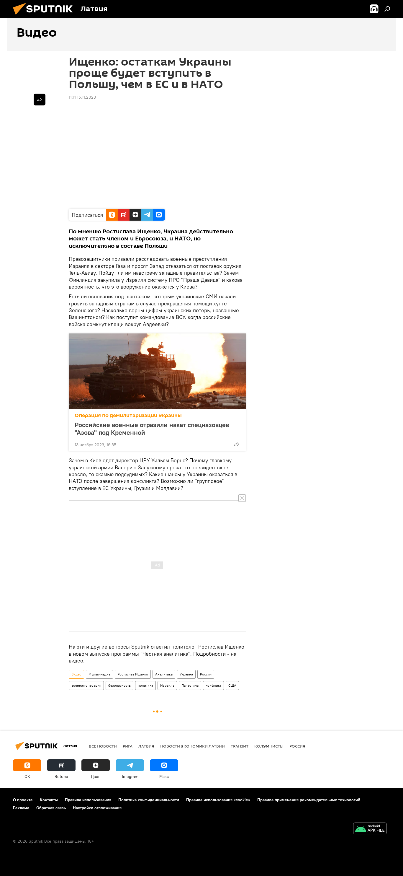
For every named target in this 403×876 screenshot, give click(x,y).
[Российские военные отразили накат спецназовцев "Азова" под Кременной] (157, 371)
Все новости (103, 746)
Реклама (21, 807)
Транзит (239, 746)
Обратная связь (51, 807)
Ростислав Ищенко (132, 674)
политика (145, 685)
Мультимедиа (99, 674)
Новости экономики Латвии (192, 746)
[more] (237, 444)
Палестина (190, 685)
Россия (206, 674)
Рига (127, 746)
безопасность (119, 685)
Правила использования (88, 799)
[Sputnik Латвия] (45, 16)
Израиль (167, 685)
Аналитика (164, 674)
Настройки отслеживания (97, 807)
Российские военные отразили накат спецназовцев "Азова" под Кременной (152, 428)
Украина (186, 674)
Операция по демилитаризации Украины (128, 415)
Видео (76, 674)
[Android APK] (370, 829)
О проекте (23, 799)
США (232, 685)
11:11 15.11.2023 (82, 97)
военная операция (86, 685)
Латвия (146, 746)
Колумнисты (269, 746)
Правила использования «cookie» (218, 799)
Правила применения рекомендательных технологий (308, 799)
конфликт (213, 685)
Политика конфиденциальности (148, 799)
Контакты (49, 799)
